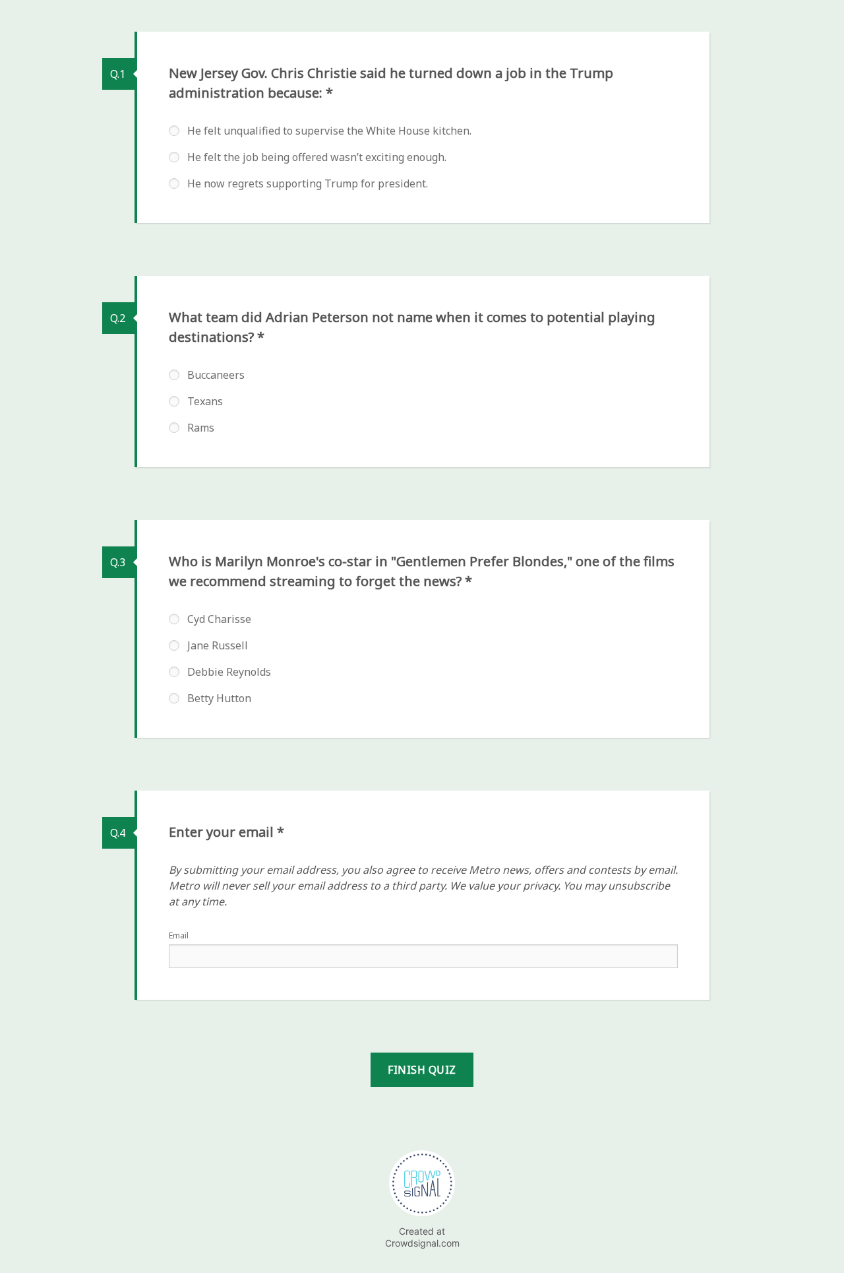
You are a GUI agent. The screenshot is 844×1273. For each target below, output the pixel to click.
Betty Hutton (219, 698)
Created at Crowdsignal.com (422, 1237)
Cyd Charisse (219, 619)
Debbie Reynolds (229, 672)
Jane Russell (217, 645)
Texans (205, 401)
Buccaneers (216, 375)
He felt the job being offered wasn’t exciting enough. (316, 157)
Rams (200, 427)
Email (179, 935)
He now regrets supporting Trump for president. (307, 183)
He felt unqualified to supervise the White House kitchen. (329, 130)
